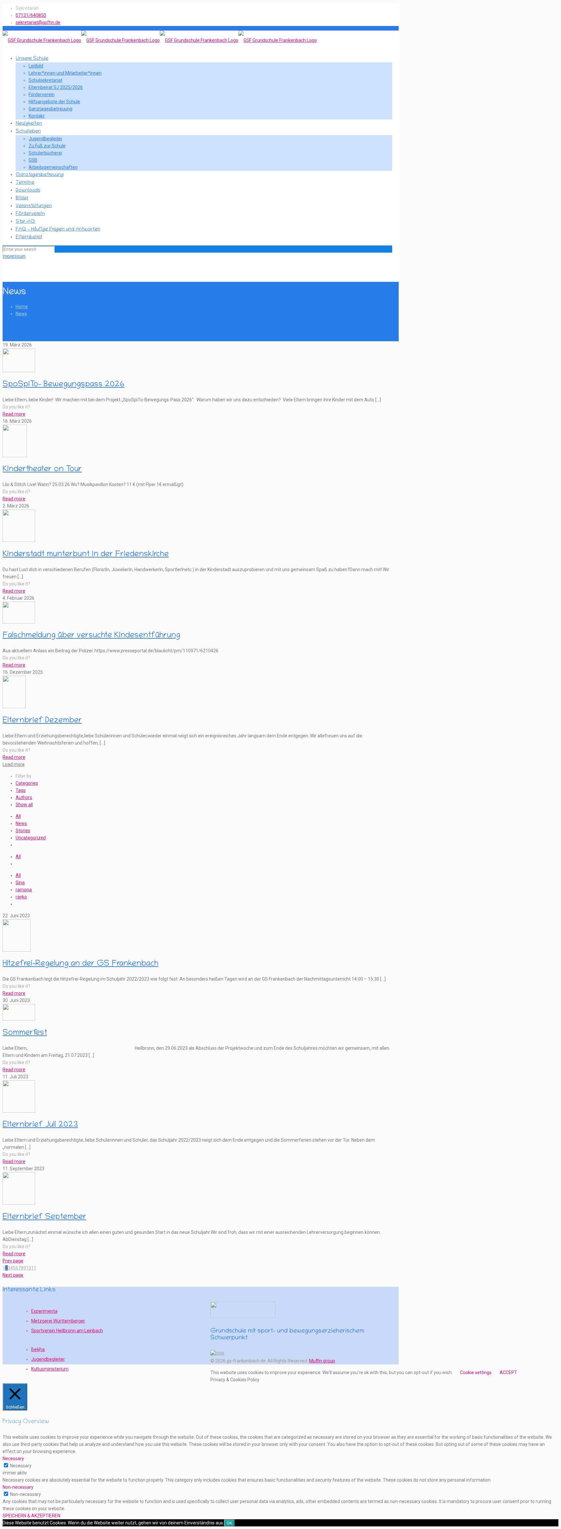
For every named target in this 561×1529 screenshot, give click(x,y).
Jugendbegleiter (48, 1359)
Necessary (20, 1465)
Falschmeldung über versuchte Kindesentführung (91, 636)
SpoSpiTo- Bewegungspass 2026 (63, 385)
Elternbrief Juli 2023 (40, 1125)
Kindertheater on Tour (42, 469)
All (18, 816)
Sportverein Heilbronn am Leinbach (67, 1330)
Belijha (38, 1349)
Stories (23, 830)
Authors (24, 797)
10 (28, 1268)
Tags (21, 790)
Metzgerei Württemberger (58, 1320)
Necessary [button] (13, 1458)
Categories (27, 783)
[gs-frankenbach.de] (160, 40)
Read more (14, 414)
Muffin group (322, 1360)
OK (229, 1523)
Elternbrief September (44, 1217)
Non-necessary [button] (18, 1487)
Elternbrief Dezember (42, 721)
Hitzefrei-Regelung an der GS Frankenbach (80, 964)
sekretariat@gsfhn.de (38, 22)
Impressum (14, 256)
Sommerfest (25, 1033)
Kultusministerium (50, 1369)
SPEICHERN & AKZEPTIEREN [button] (31, 1515)
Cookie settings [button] (476, 1372)
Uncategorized (31, 837)
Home (22, 306)
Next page (13, 1275)
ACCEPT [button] (508, 1372)
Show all (24, 804)
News (21, 313)
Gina (20, 882)
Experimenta (44, 1311)
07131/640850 (31, 15)
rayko (21, 896)
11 (33, 1268)
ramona (24, 889)
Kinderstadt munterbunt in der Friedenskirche (86, 554)
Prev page (13, 1260)
